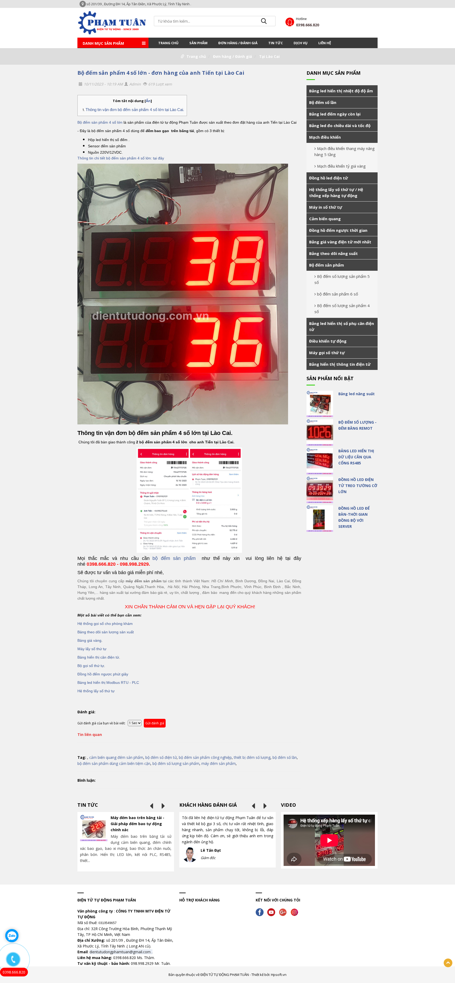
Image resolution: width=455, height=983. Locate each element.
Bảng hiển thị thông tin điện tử (339, 364)
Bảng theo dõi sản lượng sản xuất (105, 632)
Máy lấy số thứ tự (91, 649)
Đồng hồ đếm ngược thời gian (338, 230)
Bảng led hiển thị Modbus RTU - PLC (108, 682)
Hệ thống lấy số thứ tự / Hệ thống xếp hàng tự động (336, 192)
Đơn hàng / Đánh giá (238, 43)
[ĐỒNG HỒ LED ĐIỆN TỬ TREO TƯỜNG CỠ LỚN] (319, 490)
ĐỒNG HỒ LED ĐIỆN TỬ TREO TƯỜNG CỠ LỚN (357, 485)
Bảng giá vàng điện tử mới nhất (340, 241)
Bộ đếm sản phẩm (326, 265)
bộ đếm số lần (285, 757)
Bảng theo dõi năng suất (333, 253)
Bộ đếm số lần (322, 102)
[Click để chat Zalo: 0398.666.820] (11, 935)
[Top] (448, 963)
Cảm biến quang (325, 218)
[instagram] (295, 911)
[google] (284, 911)
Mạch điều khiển (325, 137)
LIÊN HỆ (324, 43)
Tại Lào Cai (269, 56)
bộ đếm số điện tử (161, 757)
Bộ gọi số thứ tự (90, 666)
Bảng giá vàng (89, 640)
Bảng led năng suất (356, 393)
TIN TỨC (275, 43)
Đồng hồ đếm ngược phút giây (102, 674)
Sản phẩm (198, 43)
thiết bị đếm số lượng (252, 757)
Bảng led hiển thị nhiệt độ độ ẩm (341, 90)
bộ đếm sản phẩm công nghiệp (205, 757)
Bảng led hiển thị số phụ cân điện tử (341, 326)
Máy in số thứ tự (325, 207)
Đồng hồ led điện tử (328, 177)
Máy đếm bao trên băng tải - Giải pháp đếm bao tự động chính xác (137, 823)
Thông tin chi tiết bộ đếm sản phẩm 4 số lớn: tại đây (120, 158)
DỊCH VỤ (301, 43)
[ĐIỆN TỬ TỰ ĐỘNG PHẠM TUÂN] (113, 22)
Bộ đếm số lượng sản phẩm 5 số (342, 279)
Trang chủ (168, 43)
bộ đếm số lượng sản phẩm (175, 763)
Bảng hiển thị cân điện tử (98, 657)
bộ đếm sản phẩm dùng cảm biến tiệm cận (113, 763)
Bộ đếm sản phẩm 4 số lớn (99, 122)
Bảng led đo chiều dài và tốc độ (339, 125)
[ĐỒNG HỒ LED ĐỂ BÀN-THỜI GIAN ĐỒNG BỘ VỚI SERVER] (319, 518)
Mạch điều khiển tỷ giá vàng (341, 166)
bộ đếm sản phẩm (173, 558)
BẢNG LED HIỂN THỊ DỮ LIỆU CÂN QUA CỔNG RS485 (356, 456)
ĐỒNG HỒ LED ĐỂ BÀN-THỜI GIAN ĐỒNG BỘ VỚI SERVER (354, 517)
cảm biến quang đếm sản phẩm (116, 757)
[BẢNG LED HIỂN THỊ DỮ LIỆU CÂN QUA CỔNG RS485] (319, 461)
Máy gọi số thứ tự (327, 352)
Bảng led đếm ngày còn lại (334, 114)
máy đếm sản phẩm (218, 763)
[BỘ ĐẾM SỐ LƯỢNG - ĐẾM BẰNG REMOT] (319, 432)
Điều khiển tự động (328, 341)
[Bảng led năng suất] (319, 404)
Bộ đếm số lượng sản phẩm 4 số (342, 308)
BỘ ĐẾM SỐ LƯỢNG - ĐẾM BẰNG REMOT (357, 425)
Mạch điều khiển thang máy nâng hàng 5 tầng (344, 151)
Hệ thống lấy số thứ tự (96, 691)
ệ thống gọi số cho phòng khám (106, 623)
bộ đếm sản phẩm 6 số (337, 294)
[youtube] (272, 911)
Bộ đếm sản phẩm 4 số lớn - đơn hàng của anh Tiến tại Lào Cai (160, 72)
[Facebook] (261, 911)
